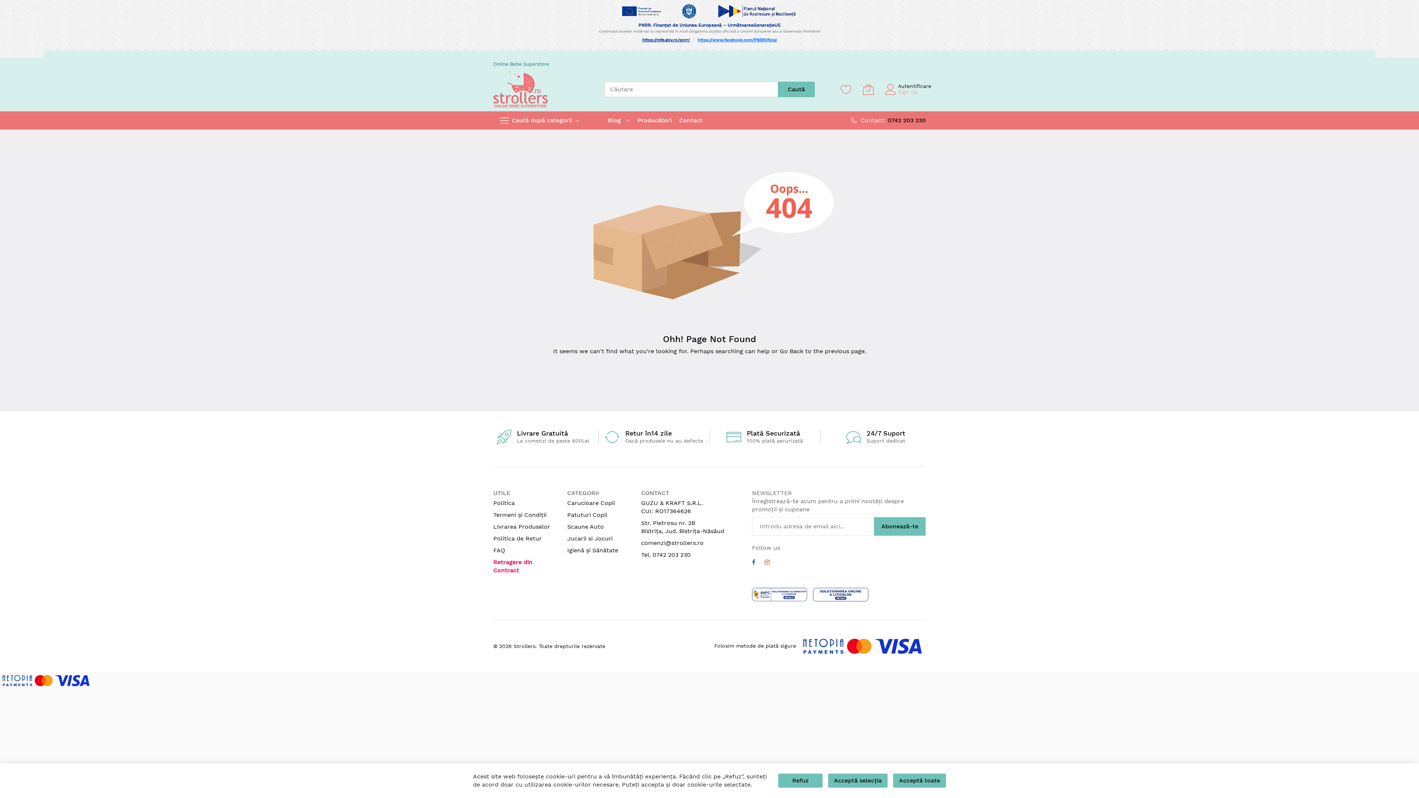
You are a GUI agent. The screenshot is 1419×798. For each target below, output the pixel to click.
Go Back (791, 351)
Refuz (800, 780)
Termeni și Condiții (520, 514)
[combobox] (691, 89)
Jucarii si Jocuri (590, 538)
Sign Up (908, 92)
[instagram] (767, 563)
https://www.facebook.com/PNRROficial (737, 40)
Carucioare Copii (591, 503)
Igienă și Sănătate (592, 550)
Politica (504, 503)
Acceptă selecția (858, 780)
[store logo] (520, 89)
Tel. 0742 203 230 (666, 554)
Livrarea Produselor (521, 526)
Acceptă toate (919, 780)
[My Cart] (868, 89)
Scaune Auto (585, 526)
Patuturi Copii (587, 514)
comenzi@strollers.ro (672, 542)
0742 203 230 (907, 120)
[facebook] (753, 563)
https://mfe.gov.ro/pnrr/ (666, 40)
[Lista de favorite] (846, 89)
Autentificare (914, 86)
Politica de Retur (517, 538)
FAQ (499, 550)
